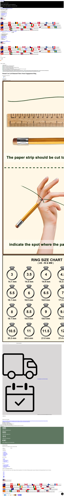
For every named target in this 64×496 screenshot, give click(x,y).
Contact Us (4, 452)
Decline (4, 63)
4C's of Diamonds (5, 460)
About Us (4, 451)
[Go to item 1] (7, 70)
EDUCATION (4, 16)
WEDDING (3, 11)
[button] (32, 416)
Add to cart (2, 426)
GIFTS (3, 15)
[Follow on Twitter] (3, 473)
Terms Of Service (5, 465)
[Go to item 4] (44, 70)
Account (2, 41)
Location (4, 455)
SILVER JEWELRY (4, 13)
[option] (4, 23)
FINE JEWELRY (4, 12)
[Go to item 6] (32, 71)
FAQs (4, 458)
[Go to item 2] (18, 70)
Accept (1, 63)
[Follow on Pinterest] (3, 475)
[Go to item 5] (13, 71)
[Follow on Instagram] (3, 474)
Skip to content (2, 0)
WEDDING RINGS (3, 34)
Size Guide (4, 80)
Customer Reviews (6, 461)
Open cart (7, 41)
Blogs (4, 459)
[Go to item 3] (31, 70)
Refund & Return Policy (6, 466)
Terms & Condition (6, 464)
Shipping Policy (5, 454)
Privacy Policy (5, 453)
